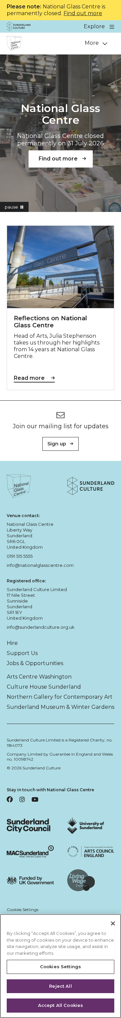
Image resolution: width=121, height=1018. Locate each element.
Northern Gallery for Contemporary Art (60, 697)
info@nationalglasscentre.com (40, 565)
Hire (12, 643)
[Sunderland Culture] (19, 26)
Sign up (56, 444)
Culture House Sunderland (44, 687)
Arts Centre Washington (39, 677)
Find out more (83, 13)
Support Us (22, 653)
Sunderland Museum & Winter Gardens (60, 707)
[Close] (113, 923)
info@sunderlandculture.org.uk (41, 627)
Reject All (60, 986)
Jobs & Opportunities (35, 663)
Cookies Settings (22, 909)
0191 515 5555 (20, 556)
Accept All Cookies (60, 1005)
